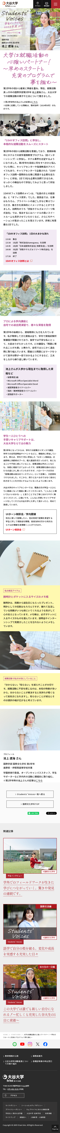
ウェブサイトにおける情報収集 (37, 1109)
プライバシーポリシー (14, 1109)
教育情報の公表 (12, 1056)
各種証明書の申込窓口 (42, 1061)
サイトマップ (10, 1117)
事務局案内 (38, 1056)
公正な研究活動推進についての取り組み (16, 1062)
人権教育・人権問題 (38, 1117)
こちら (35, 101)
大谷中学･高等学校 (34, 1113)
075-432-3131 (13, 1089)
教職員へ (23, 1117)
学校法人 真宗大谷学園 (14, 1113)
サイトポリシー (11, 1105)
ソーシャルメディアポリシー (32, 1105)
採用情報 (48, 1113)
